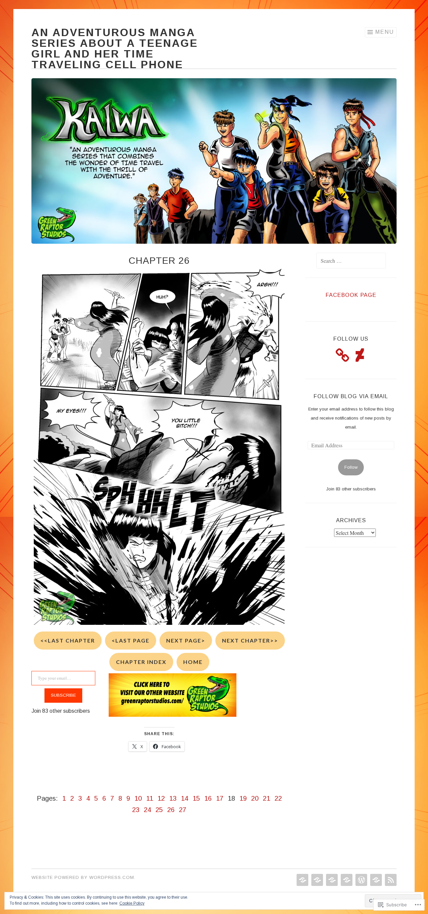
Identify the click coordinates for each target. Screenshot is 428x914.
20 (254, 798)
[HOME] (301, 880)
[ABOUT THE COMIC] (331, 880)
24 (147, 809)
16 (208, 798)
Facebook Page (351, 295)
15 (196, 798)
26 (171, 809)
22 (278, 798)
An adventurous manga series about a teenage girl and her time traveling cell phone (114, 48)
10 (138, 798)
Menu (384, 32)
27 (182, 809)
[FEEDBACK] (390, 880)
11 (149, 798)
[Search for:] (351, 261)
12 (161, 798)
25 (159, 809)
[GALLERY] (345, 880)
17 (219, 798)
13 (173, 798)
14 (184, 798)
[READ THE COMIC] (316, 880)
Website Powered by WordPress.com (82, 877)
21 (266, 798)
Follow (350, 467)
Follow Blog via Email (351, 396)
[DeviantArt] (360, 355)
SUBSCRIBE (63, 695)
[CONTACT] (375, 880)
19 (243, 798)
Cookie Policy (131, 903)
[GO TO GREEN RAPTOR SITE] (360, 880)
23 (135, 809)
